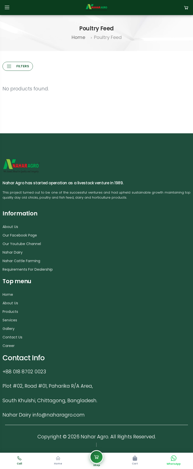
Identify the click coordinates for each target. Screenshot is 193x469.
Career (9, 345)
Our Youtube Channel (22, 243)
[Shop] (96, 457)
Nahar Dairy (13, 252)
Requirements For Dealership (28, 269)
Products (10, 311)
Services (10, 320)
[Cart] (186, 7)
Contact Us (12, 337)
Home (78, 37)
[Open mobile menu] (7, 8)
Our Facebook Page (20, 235)
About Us (10, 226)
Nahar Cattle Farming (21, 260)
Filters (22, 66)
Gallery (9, 328)
